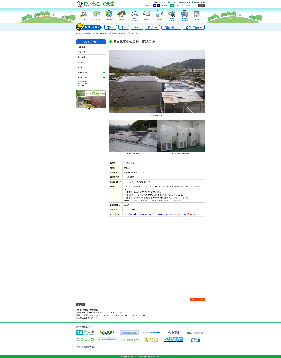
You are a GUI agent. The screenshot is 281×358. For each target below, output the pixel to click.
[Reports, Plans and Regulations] (184, 15)
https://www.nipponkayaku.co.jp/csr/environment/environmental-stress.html (154, 214)
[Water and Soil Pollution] (96, 15)
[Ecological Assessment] (134, 15)
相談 (152, 27)
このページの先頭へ (198, 299)
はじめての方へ (161, 2)
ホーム (78, 33)
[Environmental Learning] (147, 15)
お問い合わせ (185, 2)
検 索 (201, 6)
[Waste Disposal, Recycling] (172, 15)
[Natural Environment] (121, 15)
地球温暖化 (86, 33)
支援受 (171, 27)
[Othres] (197, 15)
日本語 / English (199, 2)
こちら (94, 318)
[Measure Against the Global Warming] (109, 15)
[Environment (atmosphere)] (84, 15)
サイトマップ (174, 2)
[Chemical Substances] (159, 15)
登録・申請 (194, 27)
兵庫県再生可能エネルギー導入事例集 (105, 33)
